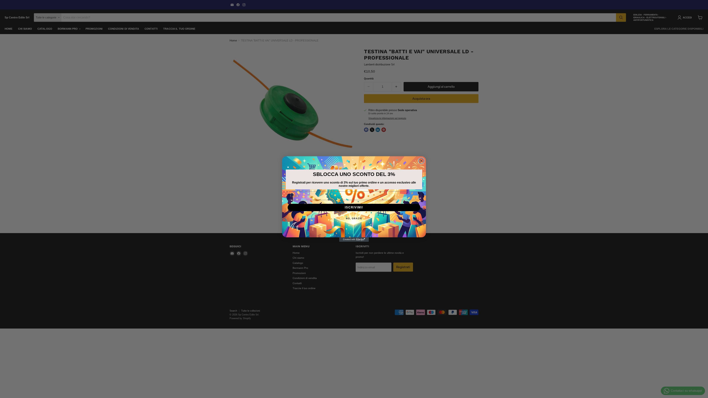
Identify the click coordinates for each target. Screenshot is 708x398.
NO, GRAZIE (354, 218)
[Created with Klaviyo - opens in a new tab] (354, 239)
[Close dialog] (421, 161)
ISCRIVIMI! (354, 207)
